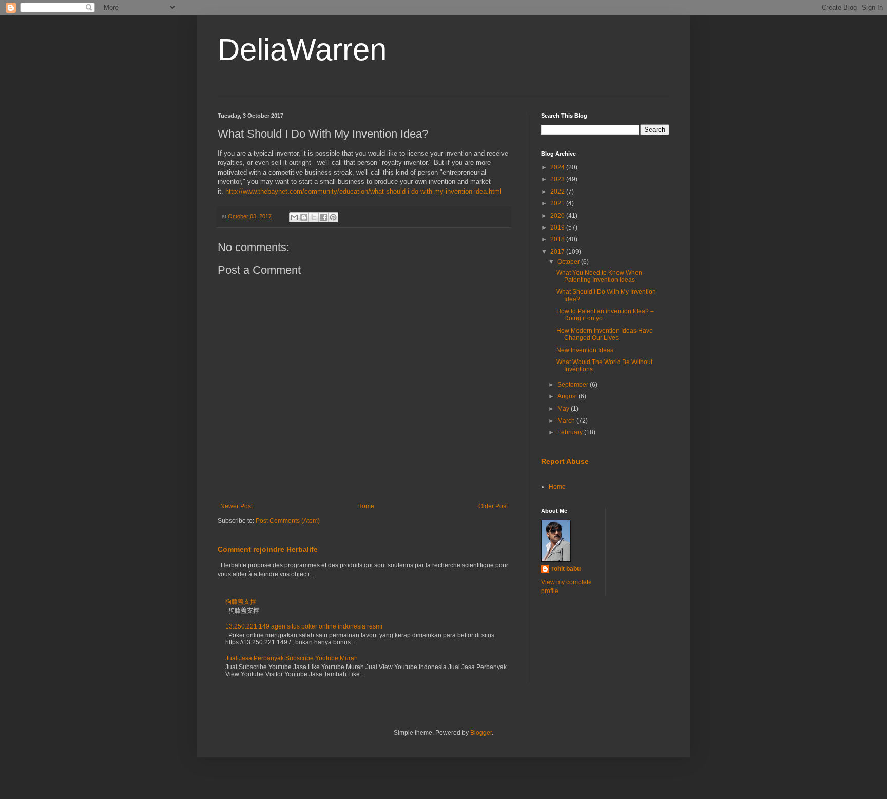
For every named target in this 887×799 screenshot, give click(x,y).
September (573, 384)
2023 (558, 179)
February (570, 432)
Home (365, 506)
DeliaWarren (302, 49)
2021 (558, 203)
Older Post (493, 506)
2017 (558, 251)
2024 (558, 167)
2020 (558, 215)
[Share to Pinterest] (333, 217)
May (564, 408)
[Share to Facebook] (323, 217)
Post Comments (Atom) (288, 520)
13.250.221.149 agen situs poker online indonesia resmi (303, 626)
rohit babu (566, 569)
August (568, 396)
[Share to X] (313, 217)
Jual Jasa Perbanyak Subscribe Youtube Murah (291, 658)
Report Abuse (565, 461)
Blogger (481, 732)
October (569, 261)
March (566, 420)
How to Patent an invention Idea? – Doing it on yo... (605, 315)
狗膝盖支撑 (240, 601)
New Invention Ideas (584, 350)
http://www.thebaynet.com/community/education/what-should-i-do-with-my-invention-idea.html (363, 191)
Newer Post (236, 506)
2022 (558, 191)
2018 (558, 239)
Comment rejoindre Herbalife (268, 549)
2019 (558, 227)
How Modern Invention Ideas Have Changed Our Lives (604, 334)
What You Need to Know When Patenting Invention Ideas (599, 276)
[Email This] (294, 217)
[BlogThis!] (304, 217)
